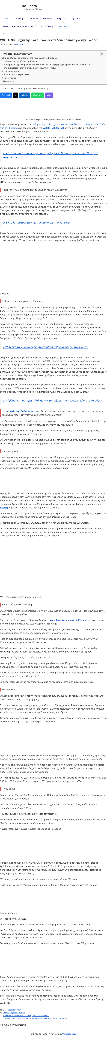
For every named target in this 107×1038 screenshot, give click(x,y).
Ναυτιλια (47, 18)
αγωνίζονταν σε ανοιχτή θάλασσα (68, 620)
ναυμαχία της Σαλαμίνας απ (20, 411)
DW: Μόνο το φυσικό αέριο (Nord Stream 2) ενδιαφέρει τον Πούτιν (45, 347)
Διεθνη (19, 18)
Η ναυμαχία (8, 81)
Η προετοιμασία (11, 71)
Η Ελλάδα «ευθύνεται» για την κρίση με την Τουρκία (36, 222)
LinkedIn (24, 95)
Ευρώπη (13, 1013)
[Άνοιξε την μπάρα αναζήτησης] (4, 34)
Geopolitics (63, 26)
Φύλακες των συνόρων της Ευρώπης (21, 61)
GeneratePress (69, 1034)
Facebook (6, 95)
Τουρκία (21, 1013)
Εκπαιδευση (47, 26)
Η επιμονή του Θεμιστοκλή (16, 74)
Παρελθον (75, 18)
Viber (49, 95)
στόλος (4, 507)
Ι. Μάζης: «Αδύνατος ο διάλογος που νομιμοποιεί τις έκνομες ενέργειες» (36, 1018)
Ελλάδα (6, 1013)
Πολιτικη (7, 18)
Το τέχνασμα (10, 78)
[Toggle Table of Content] (101, 54)
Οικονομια (33, 18)
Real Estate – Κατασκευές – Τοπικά (19, 26)
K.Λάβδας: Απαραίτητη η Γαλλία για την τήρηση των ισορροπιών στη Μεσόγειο (53, 400)
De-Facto (29, 6)
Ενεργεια (61, 18)
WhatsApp (37, 95)
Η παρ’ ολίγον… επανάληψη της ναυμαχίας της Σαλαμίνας (31, 58)
